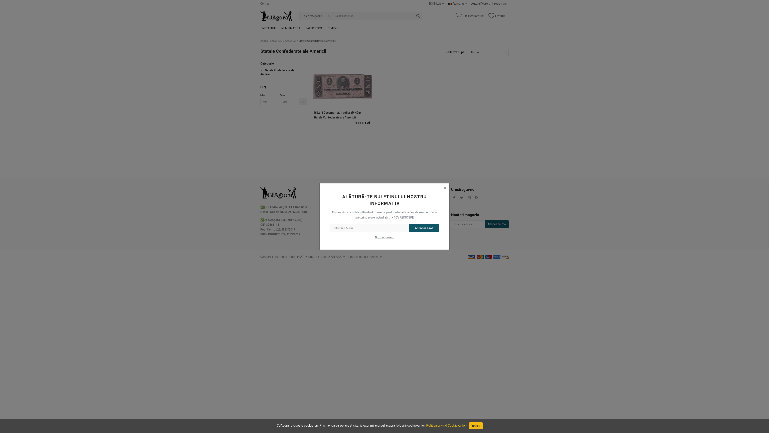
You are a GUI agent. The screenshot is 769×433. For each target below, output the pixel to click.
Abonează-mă (424, 228)
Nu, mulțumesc (384, 237)
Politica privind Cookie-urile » (446, 425)
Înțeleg (476, 425)
